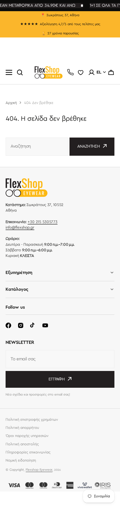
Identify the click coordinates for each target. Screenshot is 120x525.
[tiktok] (33, 325)
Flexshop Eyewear (39, 470)
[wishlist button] (80, 72)
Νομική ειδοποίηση (21, 460)
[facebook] (8, 325)
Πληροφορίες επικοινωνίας (28, 452)
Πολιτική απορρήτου (22, 427)
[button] (111, 72)
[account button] (91, 72)
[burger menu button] (9, 72)
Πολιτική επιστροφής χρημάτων (32, 419)
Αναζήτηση (88, 146)
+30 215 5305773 (42, 222)
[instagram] (21, 325)
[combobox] (37, 147)
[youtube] (45, 325)
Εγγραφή (57, 379)
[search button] (19, 72)
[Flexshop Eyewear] (49, 72)
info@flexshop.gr (20, 227)
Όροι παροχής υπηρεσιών (27, 436)
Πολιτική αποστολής (22, 444)
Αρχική (11, 103)
